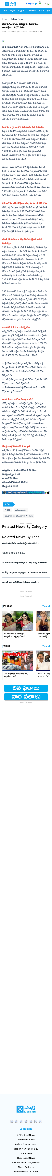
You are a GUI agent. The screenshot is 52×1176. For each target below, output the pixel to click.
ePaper (30, 4)
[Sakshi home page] (26, 1109)
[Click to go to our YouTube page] (31, 1121)
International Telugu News (26, 1162)
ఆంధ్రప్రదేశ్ (21, 11)
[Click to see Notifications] (48, 4)
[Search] (36, 4)
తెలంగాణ (32, 11)
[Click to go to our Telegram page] (35, 1121)
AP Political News (26, 1135)
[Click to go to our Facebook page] (12, 1121)
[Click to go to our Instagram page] (26, 1121)
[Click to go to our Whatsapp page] (16, 1121)
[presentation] (5, 620)
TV (44, 4)
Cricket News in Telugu (26, 1149)
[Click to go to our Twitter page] (21, 1121)
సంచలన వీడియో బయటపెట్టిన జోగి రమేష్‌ (26, 543)
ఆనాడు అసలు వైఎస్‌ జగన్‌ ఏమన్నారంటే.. (24, 582)
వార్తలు (12, 11)
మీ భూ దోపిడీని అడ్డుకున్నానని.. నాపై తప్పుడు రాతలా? (24, 563)
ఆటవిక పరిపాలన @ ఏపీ (25, 553)
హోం (5, 11)
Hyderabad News (26, 1158)
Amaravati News (26, 1140)
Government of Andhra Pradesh (18, 516)
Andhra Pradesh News (26, 1144)
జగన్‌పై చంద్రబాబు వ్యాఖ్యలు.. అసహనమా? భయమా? (26, 572)
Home (4, 19)
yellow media (20, 510)
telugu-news (17, 19)
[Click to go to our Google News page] (40, 1121)
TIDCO (7, 510)
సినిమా (41, 11)
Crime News (26, 1153)
